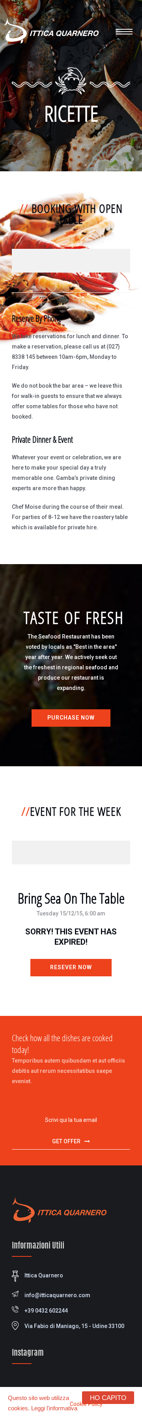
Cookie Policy (86, 1404)
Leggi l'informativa (54, 1408)
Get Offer (66, 1141)
